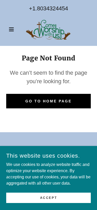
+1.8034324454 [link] (48, 8)
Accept (48, 197)
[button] (12, 29)
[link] (48, 29)
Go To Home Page (48, 101)
